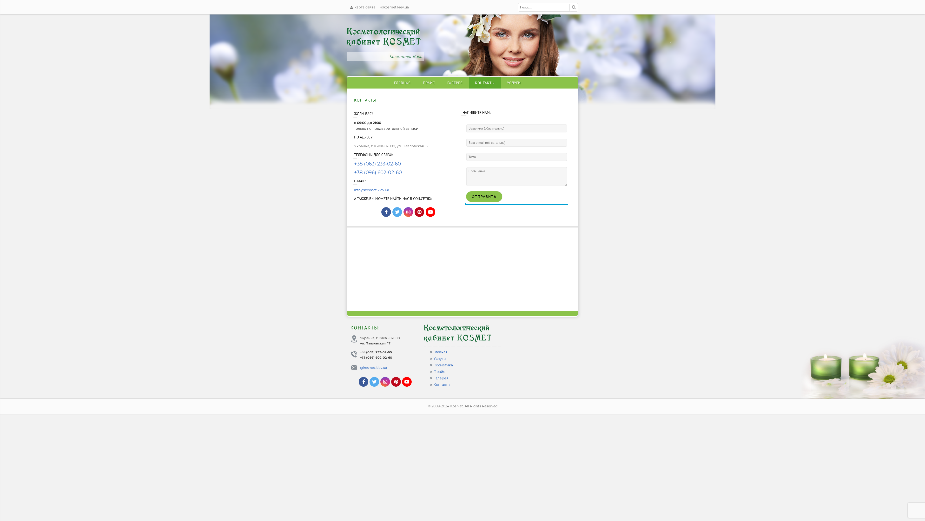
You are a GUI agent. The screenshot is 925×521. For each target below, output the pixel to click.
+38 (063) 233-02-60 (377, 164)
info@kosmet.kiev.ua (371, 190)
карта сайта (364, 7)
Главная (402, 83)
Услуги (514, 83)
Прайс (429, 83)
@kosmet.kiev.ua (394, 7)
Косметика (443, 365)
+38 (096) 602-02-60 (378, 172)
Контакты (485, 83)
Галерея (455, 83)
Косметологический (384, 37)
